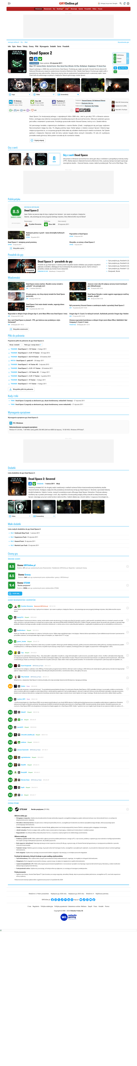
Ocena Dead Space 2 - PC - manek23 (68, 728)
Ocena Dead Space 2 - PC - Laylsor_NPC (68, 702)
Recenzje (74, 9)
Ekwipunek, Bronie (114, 271)
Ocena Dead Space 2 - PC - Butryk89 (68, 773)
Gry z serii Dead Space (68, 159)
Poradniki (87, 9)
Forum (100, 9)
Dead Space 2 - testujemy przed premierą (38, 243)
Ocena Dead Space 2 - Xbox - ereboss (68, 743)
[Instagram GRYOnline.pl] (55, 899)
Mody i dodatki (15, 345)
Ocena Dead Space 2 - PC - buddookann (68, 633)
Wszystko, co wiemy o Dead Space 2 (99, 243)
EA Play (76, 66)
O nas (29, 906)
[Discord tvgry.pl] (90, 899)
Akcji (26, 42)
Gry (54, 9)
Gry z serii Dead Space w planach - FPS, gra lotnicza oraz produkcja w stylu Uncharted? (38, 322)
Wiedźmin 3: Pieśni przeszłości (39, 894)
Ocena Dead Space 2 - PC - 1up (68, 656)
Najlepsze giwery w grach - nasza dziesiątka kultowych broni (38, 235)
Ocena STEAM (68, 586)
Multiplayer (83, 66)
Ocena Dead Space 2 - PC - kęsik (68, 788)
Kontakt (101, 906)
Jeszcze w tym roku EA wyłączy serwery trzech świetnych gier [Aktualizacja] (99, 286)
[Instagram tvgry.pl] (87, 899)
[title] (68, 810)
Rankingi (60, 9)
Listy (66, 9)
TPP (34, 66)
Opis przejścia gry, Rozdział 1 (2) (118, 268)
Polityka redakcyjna (47, 906)
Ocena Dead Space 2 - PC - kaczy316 (68, 621)
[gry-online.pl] (68, 3)
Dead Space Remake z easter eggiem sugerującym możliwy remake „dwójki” (99, 296)
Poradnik (66, 46)
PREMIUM (38, 9)
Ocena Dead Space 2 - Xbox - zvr (68, 720)
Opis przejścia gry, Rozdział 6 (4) (118, 263)
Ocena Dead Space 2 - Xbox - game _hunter (68, 644)
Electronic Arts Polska (92, 106)
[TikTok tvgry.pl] (84, 899)
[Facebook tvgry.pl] (93, 899)
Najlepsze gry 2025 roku (76, 894)
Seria (59, 46)
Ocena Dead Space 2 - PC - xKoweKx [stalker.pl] (68, 735)
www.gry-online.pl (13, 42)
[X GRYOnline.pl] (59, 899)
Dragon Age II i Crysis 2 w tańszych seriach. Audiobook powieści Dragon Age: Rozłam (99, 315)
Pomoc (107, 906)
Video (94, 9)
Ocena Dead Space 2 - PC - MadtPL (68, 766)
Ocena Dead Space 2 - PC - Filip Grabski (68, 678)
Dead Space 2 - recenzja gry (68, 213)
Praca (95, 906)
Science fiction (41, 66)
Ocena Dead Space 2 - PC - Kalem (68, 689)
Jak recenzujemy (16, 223)
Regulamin (36, 906)
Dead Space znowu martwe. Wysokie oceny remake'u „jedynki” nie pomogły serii (38, 286)
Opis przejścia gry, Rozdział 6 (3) (118, 261)
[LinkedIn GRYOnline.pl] (68, 899)
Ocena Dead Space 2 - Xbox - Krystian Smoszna (68, 609)
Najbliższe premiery (102, 894)
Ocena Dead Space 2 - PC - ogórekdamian (68, 758)
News (19, 46)
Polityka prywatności (60, 906)
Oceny (31, 46)
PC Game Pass (101, 66)
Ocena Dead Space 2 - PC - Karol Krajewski (68, 668)
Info (9, 46)
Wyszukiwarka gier (123, 42)
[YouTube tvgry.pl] (80, 899)
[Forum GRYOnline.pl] (72, 899)
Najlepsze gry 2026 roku (59, 894)
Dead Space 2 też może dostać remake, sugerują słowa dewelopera (38, 306)
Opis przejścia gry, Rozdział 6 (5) (118, 266)
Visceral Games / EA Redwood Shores (93, 100)
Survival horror (51, 66)
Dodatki (53, 46)
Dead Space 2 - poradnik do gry (68, 266)
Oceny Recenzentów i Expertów (68, 567)
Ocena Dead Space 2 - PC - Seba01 (68, 713)
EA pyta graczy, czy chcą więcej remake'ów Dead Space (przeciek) (38, 296)
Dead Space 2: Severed (68, 487)
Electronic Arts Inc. (87, 103)
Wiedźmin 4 (90, 894)
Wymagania (44, 46)
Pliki (36, 46)
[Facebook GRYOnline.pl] (52, 899)
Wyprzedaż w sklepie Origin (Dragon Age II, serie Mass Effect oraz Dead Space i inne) (38, 315)
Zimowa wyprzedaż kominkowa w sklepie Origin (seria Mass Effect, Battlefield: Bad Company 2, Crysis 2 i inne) (99, 322)
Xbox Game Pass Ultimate (65, 66)
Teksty (25, 46)
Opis (14, 46)
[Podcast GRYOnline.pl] (65, 899)
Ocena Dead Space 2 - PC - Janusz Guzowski (68, 750)
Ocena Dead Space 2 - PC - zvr (68, 796)
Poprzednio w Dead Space (99, 235)
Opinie (80, 9)
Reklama (83, 906)
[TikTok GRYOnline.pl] (62, 899)
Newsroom (47, 9)
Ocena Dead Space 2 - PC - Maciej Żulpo (68, 781)
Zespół (90, 906)
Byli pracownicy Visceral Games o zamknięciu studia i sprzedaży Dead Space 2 (99, 306)
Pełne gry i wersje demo (32, 345)
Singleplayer (92, 66)
